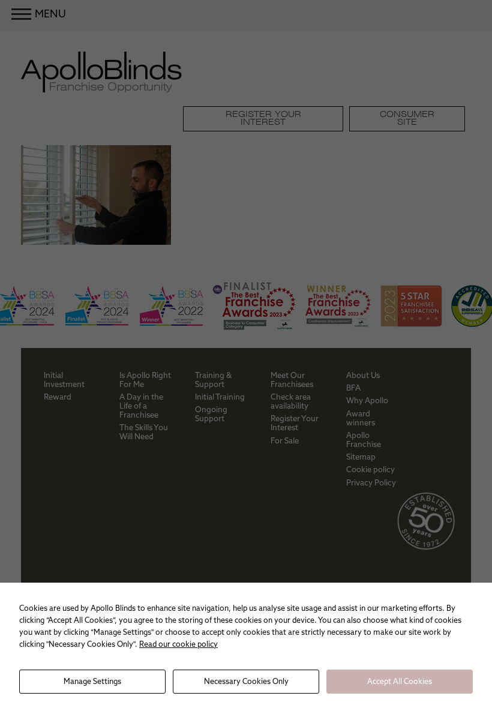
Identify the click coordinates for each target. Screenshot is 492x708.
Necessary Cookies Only (246, 681)
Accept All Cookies (399, 681)
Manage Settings (92, 681)
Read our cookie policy (178, 644)
